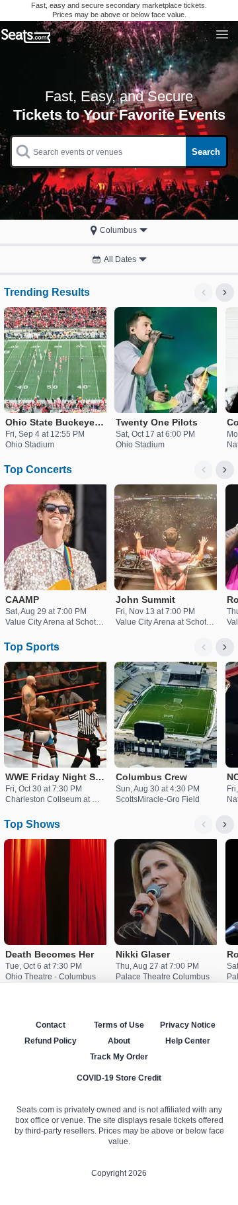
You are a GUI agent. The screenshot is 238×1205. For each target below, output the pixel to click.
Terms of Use (119, 1025)
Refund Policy (50, 1041)
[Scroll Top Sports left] (203, 647)
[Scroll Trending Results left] (203, 292)
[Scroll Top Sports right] (225, 647)
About (119, 1041)
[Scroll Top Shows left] (203, 824)
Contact (50, 1025)
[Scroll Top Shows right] (225, 824)
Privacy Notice (188, 1025)
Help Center (187, 1041)
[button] (119, 230)
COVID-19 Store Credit (119, 1078)
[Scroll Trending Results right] (225, 292)
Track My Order (119, 1056)
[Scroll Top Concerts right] (225, 470)
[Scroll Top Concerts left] (203, 470)
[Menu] (222, 34)
